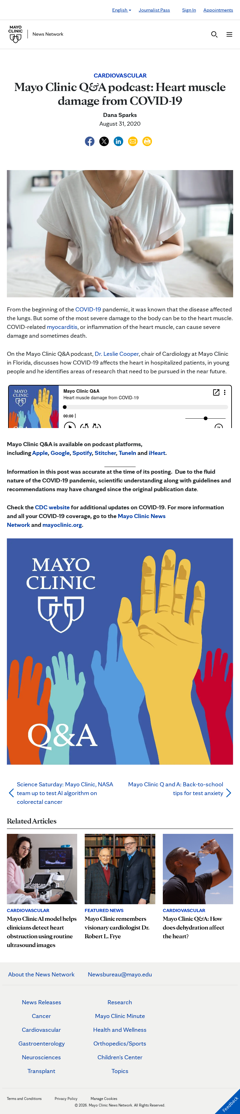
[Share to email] (133, 140)
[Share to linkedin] (119, 140)
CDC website (52, 507)
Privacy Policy (66, 1098)
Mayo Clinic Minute (120, 1016)
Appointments (218, 10)
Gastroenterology (41, 1043)
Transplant (41, 1071)
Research (120, 1002)
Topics (120, 1071)
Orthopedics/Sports (119, 1043)
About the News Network (41, 974)
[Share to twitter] (104, 140)
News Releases (41, 1002)
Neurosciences (41, 1057)
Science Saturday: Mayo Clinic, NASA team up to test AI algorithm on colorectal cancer (65, 792)
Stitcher (105, 452)
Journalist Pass (154, 10)
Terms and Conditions (24, 1098)
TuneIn (127, 452)
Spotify (82, 452)
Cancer (41, 1016)
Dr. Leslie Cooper (117, 353)
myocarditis (62, 326)
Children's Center (120, 1057)
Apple (40, 452)
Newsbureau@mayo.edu (120, 974)
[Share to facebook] (90, 140)
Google (60, 452)
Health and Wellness (120, 1029)
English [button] (120, 10)
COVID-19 (88, 309)
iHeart (157, 452)
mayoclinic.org (62, 524)
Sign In (189, 10)
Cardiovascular (41, 1029)
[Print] (147, 140)
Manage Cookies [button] (104, 1098)
